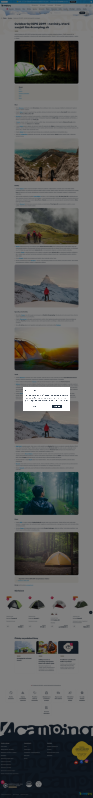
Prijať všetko (57, 406)
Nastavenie (35, 406)
